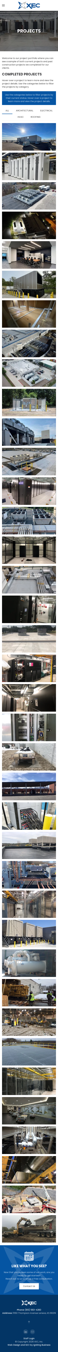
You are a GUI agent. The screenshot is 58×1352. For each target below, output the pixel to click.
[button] (3, 5)
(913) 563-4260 (33, 1309)
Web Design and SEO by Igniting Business (29, 1344)
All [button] (7, 110)
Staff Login (29, 1338)
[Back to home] (29, 5)
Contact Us (29, 1286)
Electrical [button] (46, 110)
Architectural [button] (24, 110)
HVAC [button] (21, 116)
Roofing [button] (35, 116)
